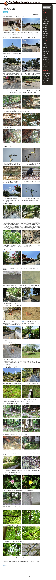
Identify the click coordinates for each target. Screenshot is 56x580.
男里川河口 (45, 51)
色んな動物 (45, 33)
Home (21, 569)
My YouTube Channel (46, 76)
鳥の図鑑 (45, 17)
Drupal (44, 45)
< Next (18, 569)
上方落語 (45, 66)
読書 (44, 55)
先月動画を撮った (24, 321)
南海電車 (45, 62)
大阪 (44, 49)
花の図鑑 (45, 31)
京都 (44, 47)
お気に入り (45, 37)
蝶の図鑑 (45, 19)
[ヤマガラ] (12, 411)
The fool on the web (19, 2)
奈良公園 (5, 565)
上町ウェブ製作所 (47, 73)
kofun (44, 82)
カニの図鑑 (45, 23)
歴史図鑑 (45, 35)
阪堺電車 (45, 60)
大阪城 (44, 43)
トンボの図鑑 (46, 21)
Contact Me (45, 80)
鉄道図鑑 (45, 15)
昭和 (44, 64)
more (44, 67)
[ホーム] (6, 3)
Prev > (25, 569)
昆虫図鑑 (45, 25)
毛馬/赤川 (45, 53)
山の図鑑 (45, 29)
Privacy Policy (46, 78)
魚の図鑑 (45, 27)
